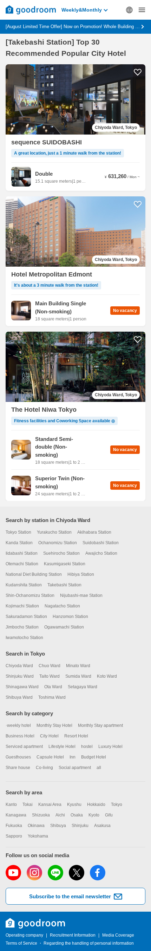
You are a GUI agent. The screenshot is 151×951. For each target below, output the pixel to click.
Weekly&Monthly (81, 10)
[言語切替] (129, 10)
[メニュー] (142, 10)
